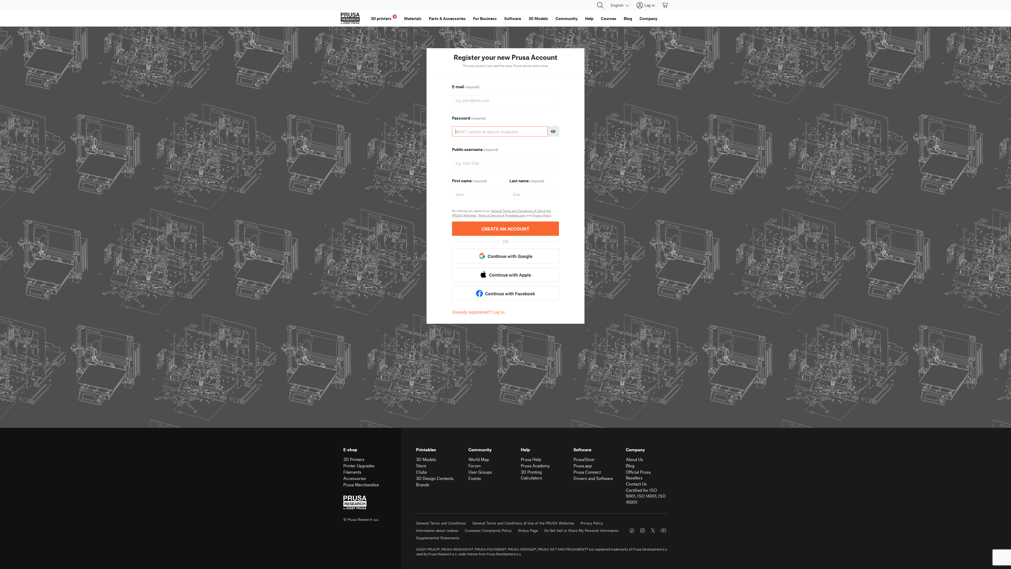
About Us (634, 459)
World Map (478, 459)
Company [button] (648, 18)
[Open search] (600, 5)
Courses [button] (608, 18)
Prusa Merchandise (361, 484)
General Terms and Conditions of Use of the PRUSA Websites (523, 523)
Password (469, 118)
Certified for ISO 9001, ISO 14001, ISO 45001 (646, 496)
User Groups (480, 471)
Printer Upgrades (359, 465)
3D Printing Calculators (531, 474)
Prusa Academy (535, 465)
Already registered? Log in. (479, 312)
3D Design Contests (435, 478)
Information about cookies (437, 530)
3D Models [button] (538, 18)
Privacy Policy (541, 215)
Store (421, 465)
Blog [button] (628, 18)
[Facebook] (632, 530)
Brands (422, 484)
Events (474, 478)
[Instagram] (642, 530)
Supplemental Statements (437, 538)
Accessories (354, 478)
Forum (474, 465)
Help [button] (589, 18)
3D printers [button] (383, 18)
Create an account (505, 228)
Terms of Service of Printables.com (502, 215)
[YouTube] (663, 530)
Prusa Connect (587, 471)
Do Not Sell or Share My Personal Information (581, 530)
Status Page (528, 530)
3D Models (426, 459)
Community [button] (567, 18)
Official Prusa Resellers (638, 474)
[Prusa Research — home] (350, 18)
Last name (526, 180)
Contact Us (636, 483)
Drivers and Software (593, 478)
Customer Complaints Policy (488, 530)
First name (469, 180)
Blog (630, 465)
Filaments (352, 471)
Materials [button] (413, 18)
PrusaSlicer (584, 459)
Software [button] (512, 18)
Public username (475, 149)
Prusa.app (582, 465)
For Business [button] (485, 18)
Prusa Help (531, 459)
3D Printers (353, 459)
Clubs (421, 471)
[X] (653, 530)
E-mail (465, 86)
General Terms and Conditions (441, 523)
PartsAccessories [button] (447, 18)
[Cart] (665, 5)
